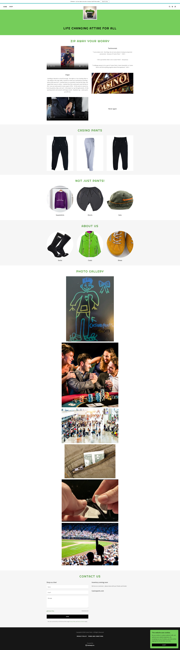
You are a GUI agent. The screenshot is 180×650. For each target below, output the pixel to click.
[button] (175, 6)
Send (67, 616)
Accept (164, 645)
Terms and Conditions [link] (95, 636)
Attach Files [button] (51, 611)
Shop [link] (11, 6)
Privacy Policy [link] (73, 621)
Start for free (105, 1)
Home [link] (5, 6)
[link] (90, 6)
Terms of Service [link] (81, 621)
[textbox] (67, 587)
